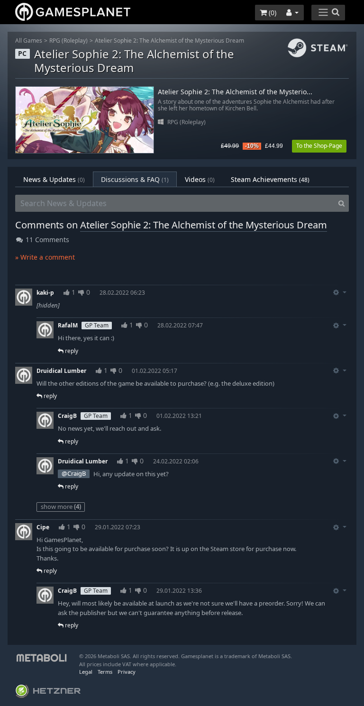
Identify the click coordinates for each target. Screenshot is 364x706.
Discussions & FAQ (135, 179)
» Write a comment (45, 257)
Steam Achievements (270, 179)
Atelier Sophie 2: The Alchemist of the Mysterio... (235, 92)
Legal (85, 671)
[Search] (341, 203)
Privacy (127, 671)
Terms (105, 671)
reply (71, 351)
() (271, 12)
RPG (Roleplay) (68, 40)
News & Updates (54, 179)
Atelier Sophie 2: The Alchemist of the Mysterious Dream (169, 40)
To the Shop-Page (319, 146)
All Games (28, 40)
